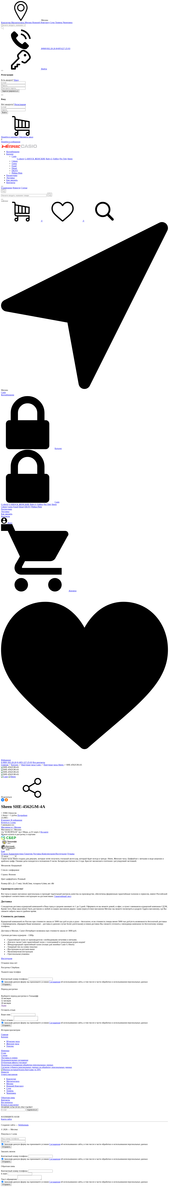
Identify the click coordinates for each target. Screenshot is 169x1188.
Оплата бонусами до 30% (29, 1070)
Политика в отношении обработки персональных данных (27, 1065)
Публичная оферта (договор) (14, 1062)
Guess (14, 163)
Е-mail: (4, 1174)
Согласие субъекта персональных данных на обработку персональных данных (36, 1067)
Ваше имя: (5, 1014)
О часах (5, 854)
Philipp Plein (17, 173)
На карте (44, 832)
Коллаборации (12, 152)
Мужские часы (13, 1041)
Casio (14, 156)
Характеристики (16, 854)
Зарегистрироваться (10, 91)
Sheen (69, 159)
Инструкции (61, 854)
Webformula (23, 1125)
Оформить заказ (26, 137)
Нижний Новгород (41, 22)
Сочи (52, 22)
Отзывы (70, 854)
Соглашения (54, 982)
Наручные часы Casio (31, 765)
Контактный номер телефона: (14, 979)
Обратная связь (8, 1098)
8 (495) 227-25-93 (24, 762)
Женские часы (12, 1044)
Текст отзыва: (7, 1020)
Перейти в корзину (10, 137)
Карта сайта (6, 1119)
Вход (16, 80)
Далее (3, 1005)
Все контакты (39, 762)
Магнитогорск (18, 22)
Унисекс (10, 1046)
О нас (3, 1053)
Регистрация (20, 104)
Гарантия (28, 854)
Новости (16, 188)
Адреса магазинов (9, 1074)
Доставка (10, 178)
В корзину (6, 820)
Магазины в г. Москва (11, 827)
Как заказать (12, 180)
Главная (5, 765)
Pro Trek (63, 159)
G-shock (20, 159)
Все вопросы (7, 1102)
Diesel (14, 168)
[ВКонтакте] (2, 799)
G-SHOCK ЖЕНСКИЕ (35, 159)
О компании (6, 188)
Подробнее (22, 815)
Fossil (14, 166)
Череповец (67, 22)
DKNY (15, 171)
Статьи (24, 188)
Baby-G (49, 159)
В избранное (16, 820)
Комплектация (48, 854)
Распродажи (11, 175)
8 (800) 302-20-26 (8, 762)
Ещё (3, 851)
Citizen (15, 161)
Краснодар (6, 22)
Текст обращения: (9, 1179)
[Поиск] (49, 194)
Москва (28, 22)
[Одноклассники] (6, 799)
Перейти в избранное (10, 142)
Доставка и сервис (9, 1058)
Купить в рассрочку (10, 1105)
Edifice (56, 159)
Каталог (10, 154)
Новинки (5, 1051)
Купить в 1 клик (8, 822)
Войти (4, 113)
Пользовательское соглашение (14, 1060)
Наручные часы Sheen (54, 765)
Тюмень (59, 22)
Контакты (10, 182)
